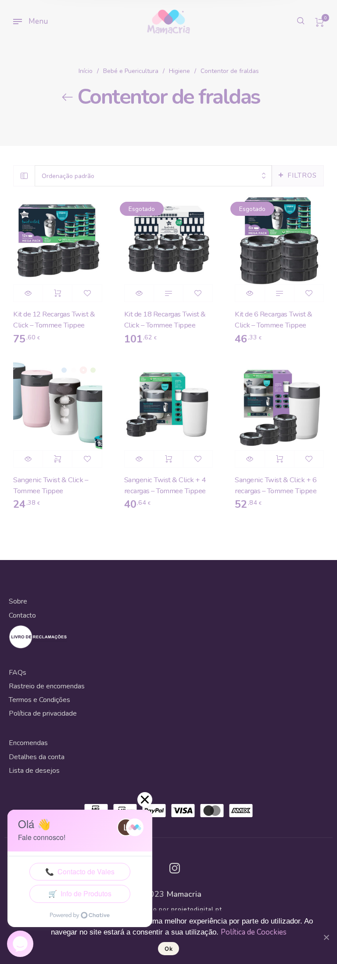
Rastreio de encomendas (47, 686)
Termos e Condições (39, 700)
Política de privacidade (43, 713)
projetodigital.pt (196, 909)
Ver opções (57, 459)
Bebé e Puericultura (130, 71)
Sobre (18, 601)
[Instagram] (174, 868)
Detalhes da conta (37, 757)
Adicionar (57, 293)
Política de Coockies (254, 932)
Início (86, 71)
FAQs (17, 672)
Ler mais (168, 293)
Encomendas (28, 743)
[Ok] (326, 937)
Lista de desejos (34, 770)
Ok (168, 948)
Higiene (179, 71)
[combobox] (153, 176)
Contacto (22, 615)
